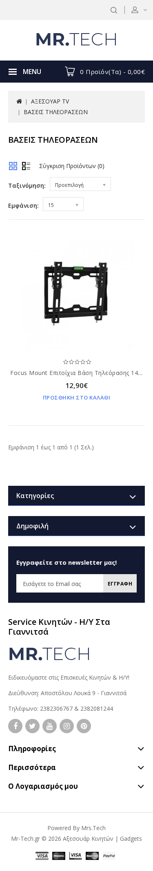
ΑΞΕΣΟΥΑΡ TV (50, 101)
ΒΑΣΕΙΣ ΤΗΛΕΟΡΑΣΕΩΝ (56, 112)
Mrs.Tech (93, 828)
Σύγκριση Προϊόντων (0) (71, 166)
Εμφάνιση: (23, 205)
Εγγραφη (120, 583)
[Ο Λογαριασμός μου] (144, 9)
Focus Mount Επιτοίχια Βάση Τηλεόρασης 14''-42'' (81, 373)
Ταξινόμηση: (27, 185)
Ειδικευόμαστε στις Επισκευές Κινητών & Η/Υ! (68, 677)
